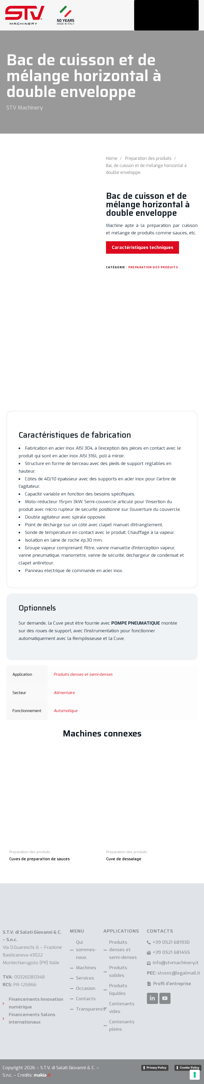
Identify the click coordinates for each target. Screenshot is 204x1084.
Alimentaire (64, 692)
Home (111, 158)
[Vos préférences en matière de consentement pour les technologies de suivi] (195, 1075)
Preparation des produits (148, 158)
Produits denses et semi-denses (83, 674)
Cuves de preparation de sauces (39, 859)
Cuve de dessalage (123, 859)
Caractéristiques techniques (142, 247)
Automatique (65, 710)
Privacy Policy (156, 1067)
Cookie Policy (189, 1067)
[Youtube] (165, 998)
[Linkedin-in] (152, 998)
